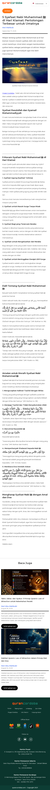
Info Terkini (24, 712)
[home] (11, 3)
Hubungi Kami (36, 712)
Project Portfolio (13, 712)
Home (9, 708)
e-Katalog (29, 708)
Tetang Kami (19, 708)
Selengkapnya (9, 626)
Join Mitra (38, 708)
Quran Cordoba (8, 93)
